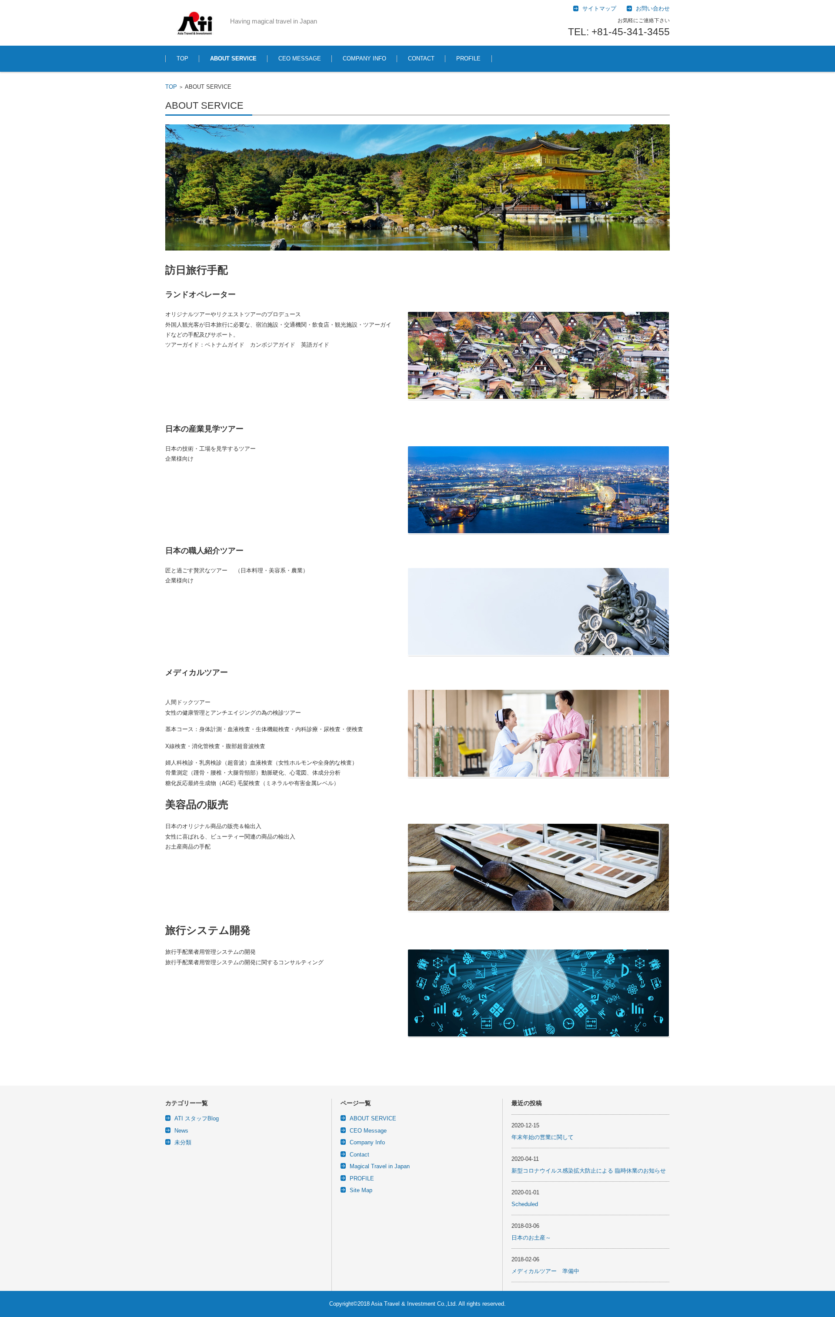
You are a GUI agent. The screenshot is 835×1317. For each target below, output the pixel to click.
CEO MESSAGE (299, 58)
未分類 (182, 1142)
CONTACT (421, 58)
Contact (359, 1154)
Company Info (367, 1142)
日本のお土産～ (531, 1237)
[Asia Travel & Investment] (194, 23)
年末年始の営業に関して (542, 1137)
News (181, 1130)
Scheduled (524, 1204)
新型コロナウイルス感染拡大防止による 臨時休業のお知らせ (588, 1170)
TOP (182, 58)
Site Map (361, 1190)
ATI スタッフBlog (196, 1118)
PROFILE (468, 58)
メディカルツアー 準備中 (545, 1271)
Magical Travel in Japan (380, 1166)
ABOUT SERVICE (233, 58)
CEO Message (368, 1130)
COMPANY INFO (364, 58)
